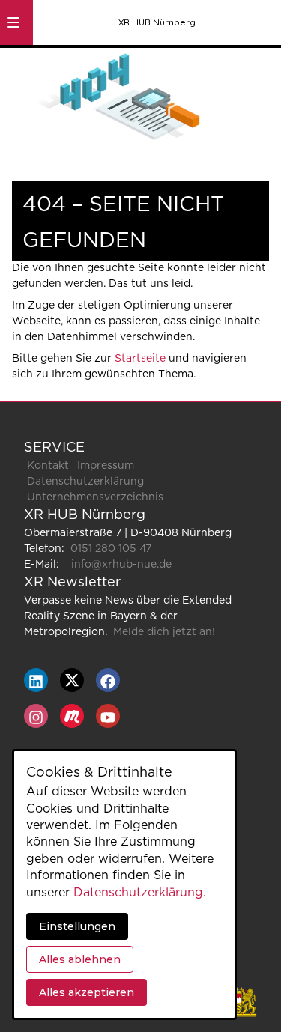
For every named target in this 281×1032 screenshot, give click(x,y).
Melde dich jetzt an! (164, 632)
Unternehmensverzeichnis (95, 497)
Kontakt (48, 466)
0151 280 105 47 (110, 549)
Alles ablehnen (80, 959)
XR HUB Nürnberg (157, 22)
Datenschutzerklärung (85, 481)
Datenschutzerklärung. (139, 893)
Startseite (140, 358)
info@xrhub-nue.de (121, 564)
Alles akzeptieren (86, 992)
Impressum (105, 466)
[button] (13, 22)
